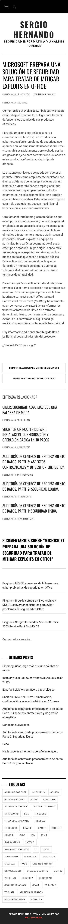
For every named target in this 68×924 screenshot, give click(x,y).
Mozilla (9, 863)
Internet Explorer (16, 849)
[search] (14, 6)
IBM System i (12, 842)
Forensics (11, 828)
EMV (26, 813)
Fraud (27, 828)
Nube (24, 863)
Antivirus (38, 792)
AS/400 (54, 792)
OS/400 (58, 871)
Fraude (41, 828)
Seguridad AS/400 (15, 885)
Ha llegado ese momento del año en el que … (30, 751)
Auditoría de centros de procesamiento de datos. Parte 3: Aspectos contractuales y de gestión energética (33, 461)
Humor (8, 835)
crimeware (11, 813)
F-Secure (40, 813)
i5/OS (22, 835)
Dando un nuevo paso (16, 724)
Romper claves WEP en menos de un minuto (34, 368)
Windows (36, 899)
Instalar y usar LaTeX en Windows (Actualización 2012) (32, 680)
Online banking (43, 863)
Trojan (9, 892)
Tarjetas (50, 885)
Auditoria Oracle (15, 806)
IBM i (44, 835)
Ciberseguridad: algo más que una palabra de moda (29, 409)
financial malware (16, 821)
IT (36, 849)
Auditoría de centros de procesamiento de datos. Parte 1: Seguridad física (33, 508)
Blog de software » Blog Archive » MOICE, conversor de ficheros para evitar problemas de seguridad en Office (29, 605)
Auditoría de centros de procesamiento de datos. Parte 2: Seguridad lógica (33, 486)
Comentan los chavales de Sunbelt (24, 110)
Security (27, 878)
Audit (33, 799)
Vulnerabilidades (31, 892)
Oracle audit (12, 871)
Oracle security (37, 871)
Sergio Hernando (34, 29)
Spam (35, 885)
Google (56, 828)
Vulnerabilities (14, 899)
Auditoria (49, 799)
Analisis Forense (15, 792)
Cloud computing (44, 806)
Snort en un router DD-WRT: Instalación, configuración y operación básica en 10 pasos (25, 434)
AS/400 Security (14, 799)
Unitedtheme (33, 917)
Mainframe (11, 856)
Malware (30, 856)
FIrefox (40, 821)
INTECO (30, 842)
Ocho (5, 744)
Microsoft (48, 856)
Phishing (10, 878)
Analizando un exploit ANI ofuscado (34, 378)
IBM (33, 835)
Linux (46, 849)
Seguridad (22, 102)
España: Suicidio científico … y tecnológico (28, 689)
